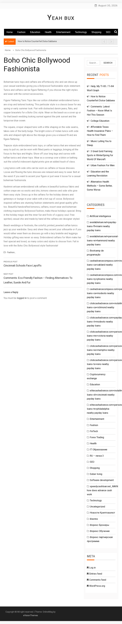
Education (35, 32)
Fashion (21, 32)
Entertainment (63, 32)
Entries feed (95, 573)
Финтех (94, 518)
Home (9, 32)
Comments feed (97, 579)
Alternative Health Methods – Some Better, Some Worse (99, 185)
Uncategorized (97, 506)
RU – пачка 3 (97, 455)
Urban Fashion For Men (103, 165)
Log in (92, 567)
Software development (102, 480)
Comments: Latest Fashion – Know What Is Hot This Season (99, 110)
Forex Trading (97, 437)
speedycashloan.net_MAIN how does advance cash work (102, 490)
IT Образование (98, 449)
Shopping (96, 32)
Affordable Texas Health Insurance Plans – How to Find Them (100, 131)
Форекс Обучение (100, 531)
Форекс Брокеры (99, 525)
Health (48, 32)
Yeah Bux (61, 18)
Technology (81, 32)
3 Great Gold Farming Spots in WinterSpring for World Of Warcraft (100, 155)
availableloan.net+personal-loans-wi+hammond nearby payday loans (102, 240)
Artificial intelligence (100, 216)
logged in (22, 298)
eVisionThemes (30, 615)
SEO (92, 461)
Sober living (96, 474)
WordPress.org (97, 585)
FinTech (94, 431)
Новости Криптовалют (102, 512)
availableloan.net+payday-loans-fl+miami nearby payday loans (102, 226)
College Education (100, 120)
